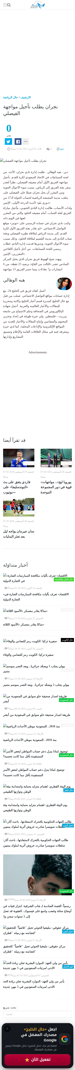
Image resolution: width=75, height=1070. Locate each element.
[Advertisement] (37, 49)
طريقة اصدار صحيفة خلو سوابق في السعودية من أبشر (36, 714)
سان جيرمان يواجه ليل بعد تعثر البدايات (18, 533)
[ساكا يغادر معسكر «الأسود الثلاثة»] (37, 611)
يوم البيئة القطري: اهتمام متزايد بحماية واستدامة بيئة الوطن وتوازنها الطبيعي (35, 807)
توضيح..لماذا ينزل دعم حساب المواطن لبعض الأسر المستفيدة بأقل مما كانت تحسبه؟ (33, 772)
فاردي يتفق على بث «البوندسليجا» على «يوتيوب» (16, 487)
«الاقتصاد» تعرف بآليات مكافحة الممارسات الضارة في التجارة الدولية (36, 597)
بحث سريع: (10, 1007)
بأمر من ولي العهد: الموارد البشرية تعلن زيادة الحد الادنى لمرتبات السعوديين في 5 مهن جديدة (33, 984)
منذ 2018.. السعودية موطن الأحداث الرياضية (30, 740)
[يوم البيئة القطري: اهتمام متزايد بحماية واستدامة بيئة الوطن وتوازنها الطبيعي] (37, 789)
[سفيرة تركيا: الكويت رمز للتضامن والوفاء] (37, 641)
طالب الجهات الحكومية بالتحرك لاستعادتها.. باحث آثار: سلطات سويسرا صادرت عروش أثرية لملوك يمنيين (35, 843)
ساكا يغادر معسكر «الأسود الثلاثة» (23, 624)
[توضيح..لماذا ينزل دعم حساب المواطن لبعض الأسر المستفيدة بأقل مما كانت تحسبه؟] (37, 754)
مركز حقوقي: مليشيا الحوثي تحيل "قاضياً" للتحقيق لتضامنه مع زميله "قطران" (34, 949)
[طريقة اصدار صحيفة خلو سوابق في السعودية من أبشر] (37, 699)
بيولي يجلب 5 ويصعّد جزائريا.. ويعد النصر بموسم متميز (36, 684)
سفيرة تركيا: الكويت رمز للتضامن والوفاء (28, 654)
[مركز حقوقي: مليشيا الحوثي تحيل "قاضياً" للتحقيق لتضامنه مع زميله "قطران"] (37, 930)
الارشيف (25, 97)
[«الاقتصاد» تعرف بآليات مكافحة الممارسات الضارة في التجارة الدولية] (37, 578)
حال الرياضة (10, 97)
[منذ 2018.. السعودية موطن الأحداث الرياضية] (37, 726)
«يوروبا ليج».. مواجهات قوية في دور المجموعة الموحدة (56, 487)
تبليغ (62, 149)
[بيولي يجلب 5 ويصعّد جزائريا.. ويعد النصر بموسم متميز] (37, 669)
